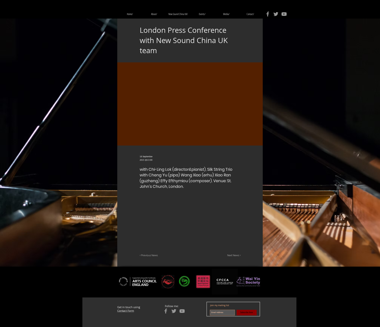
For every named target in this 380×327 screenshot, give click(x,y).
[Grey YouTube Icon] (284, 14)
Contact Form (125, 310)
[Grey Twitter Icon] (276, 14)
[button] (202, 14)
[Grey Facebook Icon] (268, 14)
